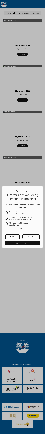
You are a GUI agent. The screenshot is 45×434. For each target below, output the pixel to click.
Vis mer (22, 228)
